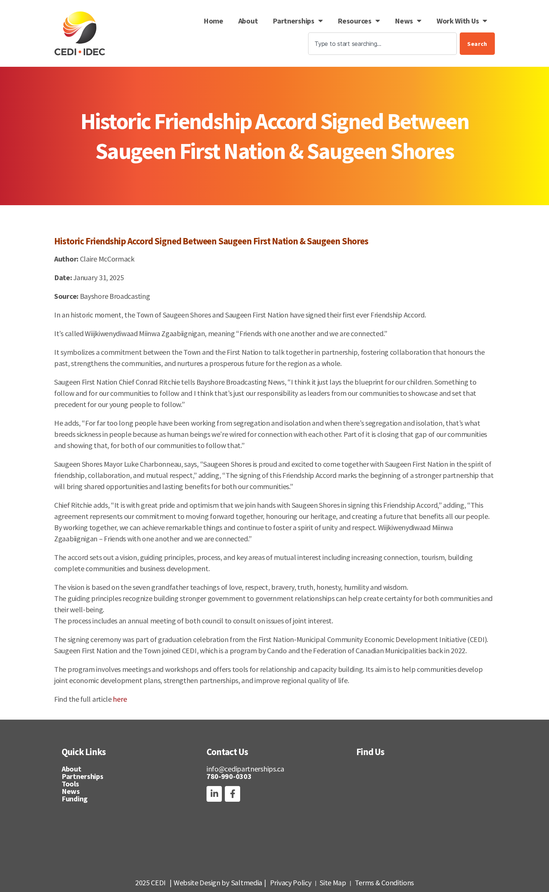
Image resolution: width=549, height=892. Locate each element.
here (120, 699)
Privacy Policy (290, 882)
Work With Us (458, 20)
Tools (70, 783)
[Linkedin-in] (214, 793)
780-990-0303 (229, 776)
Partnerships (293, 20)
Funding (75, 798)
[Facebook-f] (232, 793)
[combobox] (382, 43)
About (248, 20)
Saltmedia (246, 882)
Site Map (333, 882)
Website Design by (201, 882)
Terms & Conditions (384, 882)
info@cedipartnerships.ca (245, 768)
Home (213, 20)
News (404, 20)
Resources (354, 20)
